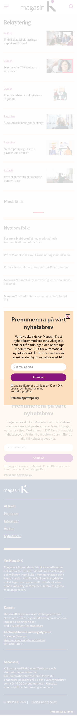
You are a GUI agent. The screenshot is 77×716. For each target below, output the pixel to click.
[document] (38, 358)
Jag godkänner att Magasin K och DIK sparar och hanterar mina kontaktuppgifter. (36, 388)
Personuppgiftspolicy (25, 398)
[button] (68, 316)
